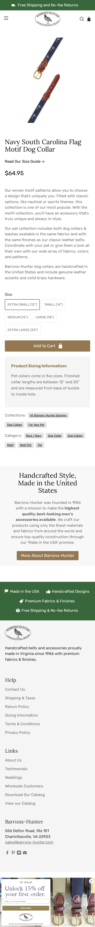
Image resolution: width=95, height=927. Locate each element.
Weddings (13, 777)
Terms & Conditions (22, 724)
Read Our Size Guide (23, 161)
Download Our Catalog (25, 794)
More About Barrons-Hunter (47, 555)
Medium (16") (18, 317)
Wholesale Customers (24, 786)
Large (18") (44, 317)
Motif (10, 445)
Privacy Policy (17, 732)
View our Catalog (20, 803)
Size (8, 294)
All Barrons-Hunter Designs (48, 415)
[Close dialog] (91, 881)
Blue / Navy (34, 435)
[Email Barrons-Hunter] (25, 853)
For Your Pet (36, 424)
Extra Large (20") (23, 330)
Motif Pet (25, 445)
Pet (40, 445)
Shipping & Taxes (20, 698)
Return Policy (17, 706)
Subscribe (26, 908)
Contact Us (15, 689)
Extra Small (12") (22, 304)
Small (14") (54, 304)
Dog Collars (14, 424)
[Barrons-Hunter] (47, 19)
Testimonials (16, 769)
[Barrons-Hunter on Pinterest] (13, 853)
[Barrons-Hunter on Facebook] (7, 853)
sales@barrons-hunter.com (29, 842)
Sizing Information (21, 715)
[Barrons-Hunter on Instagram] (19, 853)
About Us (13, 760)
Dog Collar (55, 435)
